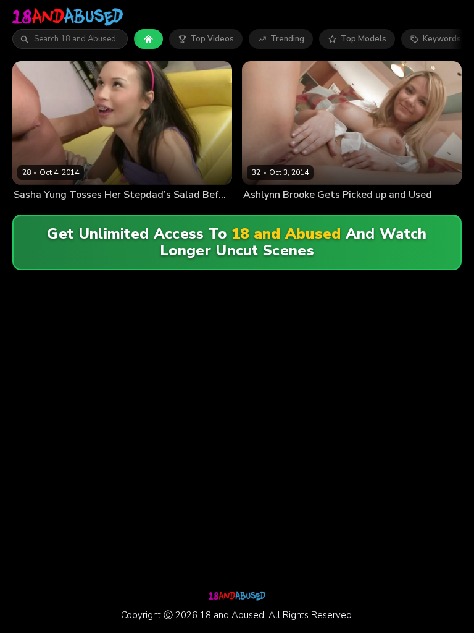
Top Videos (212, 39)
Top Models (363, 39)
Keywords (442, 39)
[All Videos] (148, 39)
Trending (287, 39)
